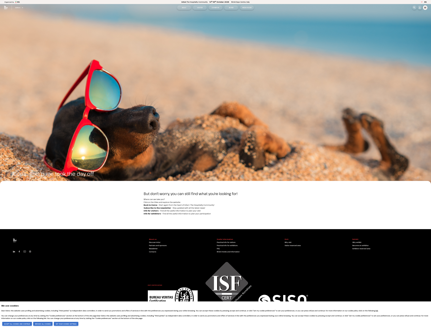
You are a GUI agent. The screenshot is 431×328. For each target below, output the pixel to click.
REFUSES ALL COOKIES (43, 324)
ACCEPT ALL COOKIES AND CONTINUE (17, 324)
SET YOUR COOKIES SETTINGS (66, 324)
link (377, 311)
